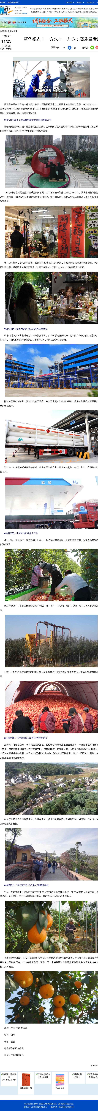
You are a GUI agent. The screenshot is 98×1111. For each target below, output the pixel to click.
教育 (85, 9)
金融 (32, 12)
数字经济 (57, 12)
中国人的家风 (43, 1077)
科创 (92, 9)
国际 (52, 9)
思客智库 (72, 9)
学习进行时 (34, 9)
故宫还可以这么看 (9, 1080)
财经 (56, 9)
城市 (86, 12)
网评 (59, 9)
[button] (17, 98)
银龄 (76, 12)
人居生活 (44, 12)
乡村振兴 (71, 12)
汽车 (36, 12)
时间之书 (77, 1077)
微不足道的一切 (26, 1088)
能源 (94, 12)
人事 (48, 9)
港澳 (63, 9)
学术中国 (64, 12)
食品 (39, 12)
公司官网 (18, 10)
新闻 (10, 31)
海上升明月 (60, 1088)
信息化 (50, 12)
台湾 (67, 9)
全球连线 (79, 9)
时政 (44, 9)
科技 (89, 9)
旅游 (90, 12)
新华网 (3, 31)
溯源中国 (81, 12)
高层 (40, 9)
